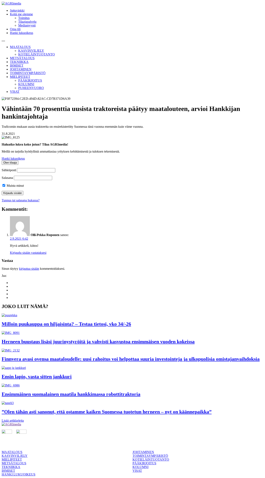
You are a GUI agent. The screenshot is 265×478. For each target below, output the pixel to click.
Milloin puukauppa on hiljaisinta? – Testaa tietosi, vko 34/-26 (66, 324)
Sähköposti (9, 170)
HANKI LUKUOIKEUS (18, 474)
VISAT (14, 91)
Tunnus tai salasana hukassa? (21, 200)
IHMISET (16, 65)
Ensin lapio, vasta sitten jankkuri (37, 376)
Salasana (7, 177)
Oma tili (15, 29)
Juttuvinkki (17, 10)
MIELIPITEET (20, 76)
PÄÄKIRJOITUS (30, 80)
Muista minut (15, 185)
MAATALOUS (20, 47)
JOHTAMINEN (20, 69)
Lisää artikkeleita (13, 420)
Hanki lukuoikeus (21, 33)
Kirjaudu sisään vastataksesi (28, 252)
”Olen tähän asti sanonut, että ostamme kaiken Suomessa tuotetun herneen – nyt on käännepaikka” (107, 411)
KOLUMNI (26, 84)
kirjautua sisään (29, 268)
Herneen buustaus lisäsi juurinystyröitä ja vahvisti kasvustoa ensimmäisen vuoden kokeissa (98, 341)
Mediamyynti (27, 25)
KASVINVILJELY (31, 50)
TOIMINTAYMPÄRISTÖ (28, 73)
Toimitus (24, 18)
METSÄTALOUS (22, 58)
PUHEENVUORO (31, 88)
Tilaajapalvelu (27, 21)
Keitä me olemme (21, 14)
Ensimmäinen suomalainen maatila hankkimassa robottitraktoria (71, 394)
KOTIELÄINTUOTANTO (36, 54)
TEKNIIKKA (19, 62)
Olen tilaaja (10, 162)
